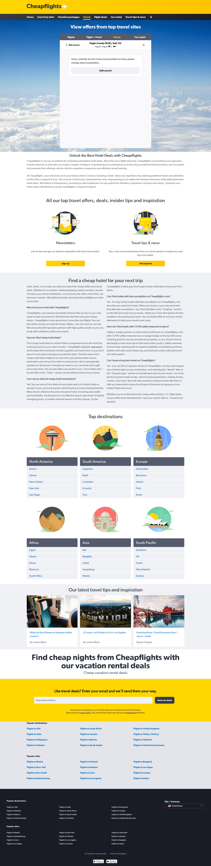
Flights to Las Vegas (143, 767)
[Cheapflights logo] (44, 6)
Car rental (116, 17)
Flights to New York (36, 767)
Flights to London (141, 773)
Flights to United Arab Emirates (148, 745)
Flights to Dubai (141, 778)
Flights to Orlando (89, 761)
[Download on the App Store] (112, 862)
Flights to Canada (88, 734)
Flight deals (100, 17)
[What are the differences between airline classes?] (52, 611)
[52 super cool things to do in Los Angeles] (105, 611)
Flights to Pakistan (36, 745)
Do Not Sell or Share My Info (95, 854)
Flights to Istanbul (89, 767)
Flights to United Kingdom (146, 728)
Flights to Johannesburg (38, 778)
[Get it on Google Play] (98, 862)
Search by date (45, 17)
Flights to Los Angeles (90, 778)
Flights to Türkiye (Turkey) (146, 734)
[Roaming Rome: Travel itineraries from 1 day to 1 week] (158, 611)
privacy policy (85, 713)
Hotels (87, 17)
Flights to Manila (35, 761)
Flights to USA (34, 728)
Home (30, 17)
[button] (71, 37)
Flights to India (34, 734)
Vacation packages (68, 17)
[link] (65, 263)
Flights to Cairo (87, 773)
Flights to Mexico (88, 739)
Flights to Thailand (142, 739)
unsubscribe (131, 713)
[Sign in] (151, 17)
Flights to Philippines (37, 739)
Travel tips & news (135, 17)
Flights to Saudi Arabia (91, 745)
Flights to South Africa (91, 728)
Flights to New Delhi (37, 773)
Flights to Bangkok (142, 761)
